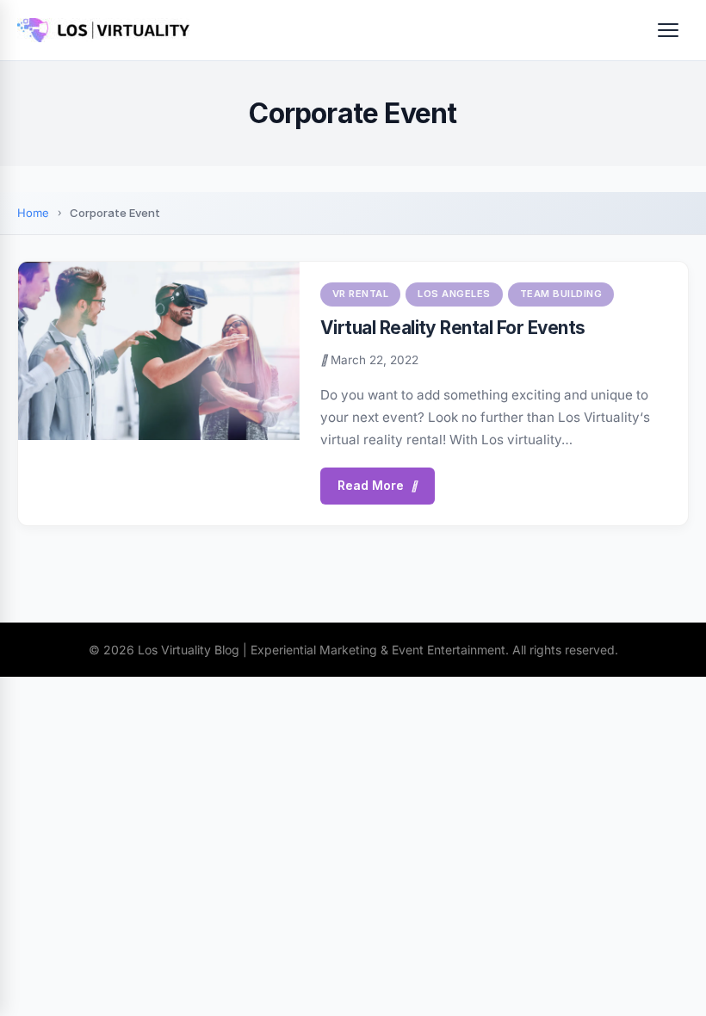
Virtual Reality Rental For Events (452, 327)
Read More (371, 485)
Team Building (561, 294)
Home (33, 213)
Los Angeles (454, 294)
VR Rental (360, 294)
